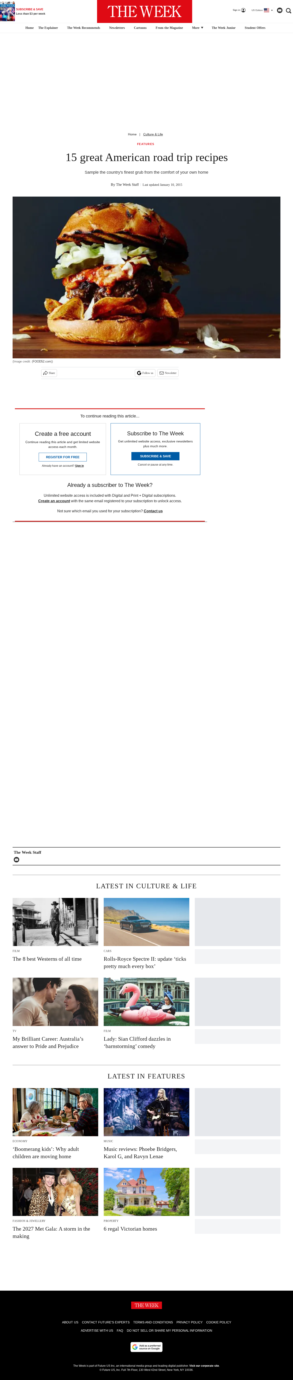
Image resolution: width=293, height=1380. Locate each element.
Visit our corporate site (204, 1365)
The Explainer (48, 28)
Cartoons (140, 28)
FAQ (120, 1330)
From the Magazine (169, 28)
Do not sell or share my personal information (169, 1330)
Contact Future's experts (106, 1322)
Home (132, 134)
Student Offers (255, 28)
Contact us (153, 511)
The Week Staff (127, 185)
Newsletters (117, 28)
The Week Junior (224, 28)
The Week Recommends (83, 28)
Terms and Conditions (153, 1322)
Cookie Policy (218, 1322)
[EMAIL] (18, 860)
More (196, 28)
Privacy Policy (189, 1322)
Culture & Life (153, 134)
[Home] (29, 28)
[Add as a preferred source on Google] (146, 1347)
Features (146, 144)
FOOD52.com (42, 361)
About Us (70, 1322)
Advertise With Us (97, 1330)
